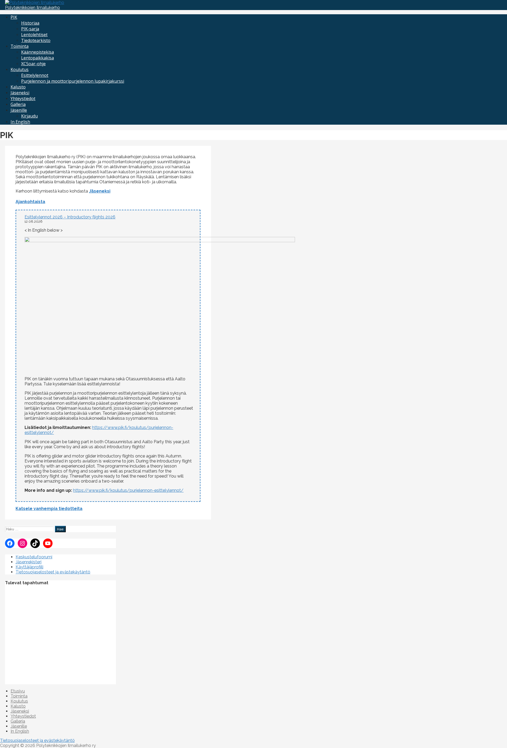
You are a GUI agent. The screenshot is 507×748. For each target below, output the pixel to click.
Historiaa (30, 23)
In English (20, 122)
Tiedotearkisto (35, 40)
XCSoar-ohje (33, 64)
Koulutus (20, 69)
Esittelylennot (34, 75)
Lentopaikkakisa (37, 58)
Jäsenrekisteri (28, 561)
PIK (14, 17)
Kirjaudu (29, 116)
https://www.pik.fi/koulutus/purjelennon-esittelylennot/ (128, 490)
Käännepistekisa (37, 52)
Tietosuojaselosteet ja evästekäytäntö (53, 571)
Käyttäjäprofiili (29, 566)
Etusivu (18, 691)
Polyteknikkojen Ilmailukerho (32, 7)
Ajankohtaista (30, 201)
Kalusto (18, 87)
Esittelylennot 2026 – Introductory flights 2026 (70, 216)
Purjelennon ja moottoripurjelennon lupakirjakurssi (72, 81)
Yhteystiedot (23, 98)
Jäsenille (19, 110)
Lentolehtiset (34, 35)
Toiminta (20, 46)
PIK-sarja (30, 29)
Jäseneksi (20, 93)
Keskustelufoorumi (34, 556)
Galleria (18, 104)
